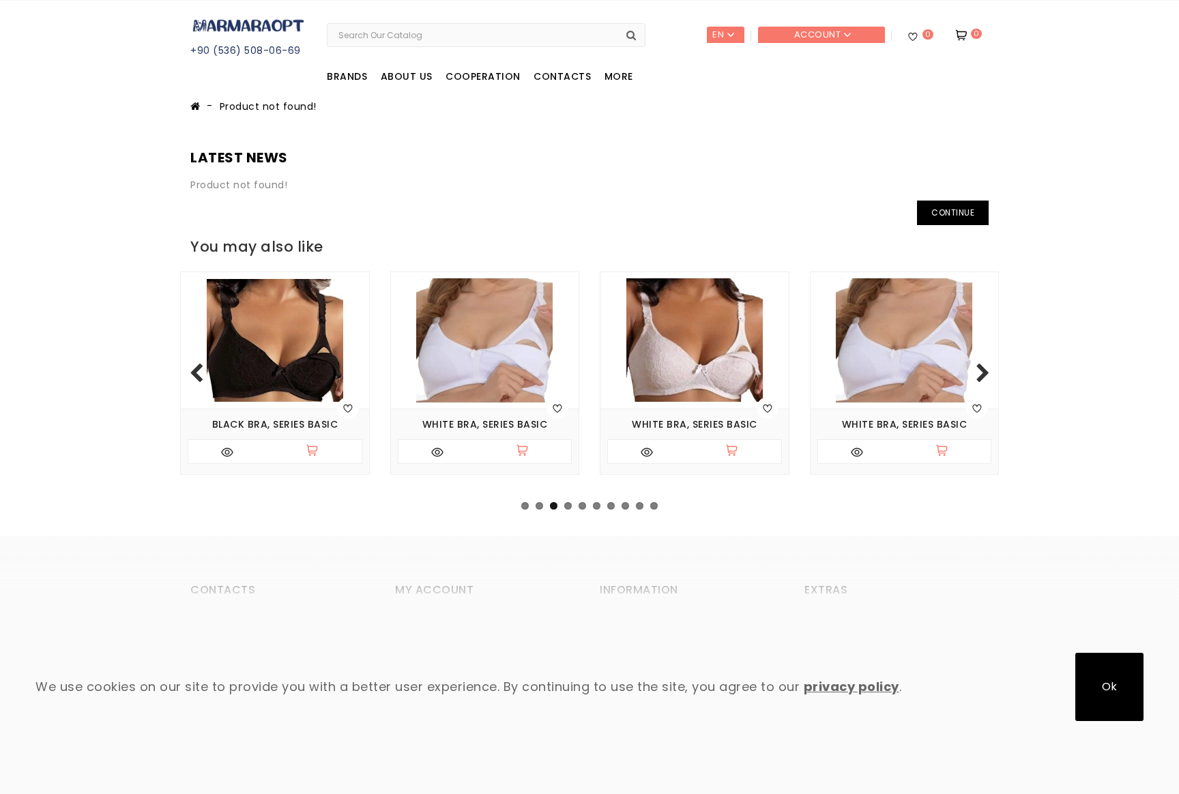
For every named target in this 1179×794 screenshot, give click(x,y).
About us (407, 76)
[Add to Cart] (318, 451)
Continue (952, 212)
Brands (347, 76)
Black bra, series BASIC (275, 425)
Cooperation (483, 76)
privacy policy (851, 686)
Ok (1109, 686)
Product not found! (268, 106)
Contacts (562, 76)
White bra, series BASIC (485, 425)
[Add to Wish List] (348, 408)
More (619, 76)
